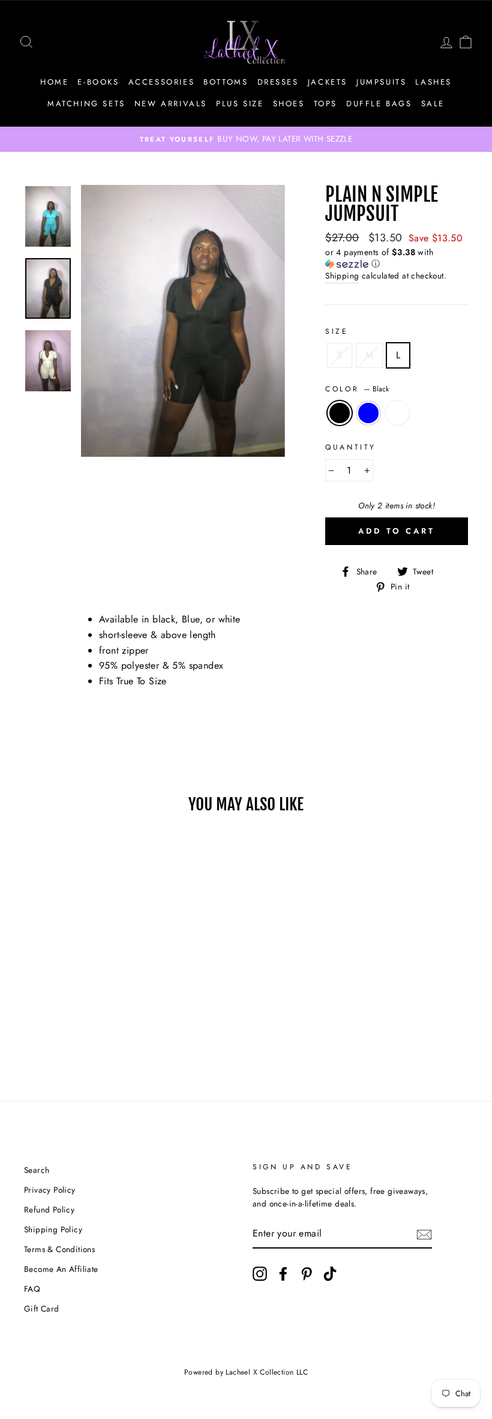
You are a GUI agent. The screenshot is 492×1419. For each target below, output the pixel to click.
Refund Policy (49, 1210)
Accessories (161, 82)
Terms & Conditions (59, 1249)
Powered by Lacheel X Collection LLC (246, 1372)
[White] (79, 1029)
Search (36, 1170)
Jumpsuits (381, 82)
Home (54, 82)
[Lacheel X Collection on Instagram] (260, 1274)
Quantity (350, 447)
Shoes (289, 103)
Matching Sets (86, 103)
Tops (325, 103)
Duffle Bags (379, 103)
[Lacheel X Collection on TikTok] (330, 1274)
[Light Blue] (63, 1029)
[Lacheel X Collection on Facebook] (283, 1274)
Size (336, 331)
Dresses (278, 82)
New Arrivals (170, 103)
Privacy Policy (50, 1190)
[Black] (47, 1029)
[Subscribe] (424, 1234)
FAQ (32, 1289)
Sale (433, 103)
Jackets (327, 82)
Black (340, 413)
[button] (396, 258)
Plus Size (239, 103)
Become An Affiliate (61, 1269)
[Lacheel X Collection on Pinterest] (306, 1274)
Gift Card (41, 1309)
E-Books (98, 82)
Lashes (433, 82)
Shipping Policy (53, 1229)
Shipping (342, 276)
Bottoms (225, 82)
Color (357, 389)
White (397, 413)
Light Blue (368, 413)
